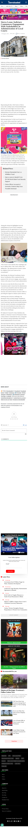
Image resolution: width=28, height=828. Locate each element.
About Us (4, 788)
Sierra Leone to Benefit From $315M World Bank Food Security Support (15, 179)
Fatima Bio (4, 766)
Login (25, 425)
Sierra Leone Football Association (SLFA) (16, 761)
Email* (7, 564)
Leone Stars (17, 763)
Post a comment (21, 33)
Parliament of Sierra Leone (7, 763)
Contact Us (4, 797)
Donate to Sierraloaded (19, 399)
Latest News (6, 577)
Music (16, 6)
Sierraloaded (9, 391)
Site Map (4, 792)
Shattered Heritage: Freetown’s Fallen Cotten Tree (12, 691)
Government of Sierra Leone (7, 758)
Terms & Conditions (6, 811)
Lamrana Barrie (5, 58)
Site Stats (4, 795)
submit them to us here (19, 398)
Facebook (17, 391)
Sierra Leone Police (17, 755)
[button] (26, 2)
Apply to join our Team (6, 399)
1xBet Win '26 (9, 6)
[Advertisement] (14, 88)
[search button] (2, 2)
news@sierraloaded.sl (6, 398)
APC (9, 755)
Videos (21, 6)
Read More (14, 741)
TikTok (23, 392)
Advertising (4, 790)
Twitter (6, 392)
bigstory (17, 758)
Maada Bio (4, 755)
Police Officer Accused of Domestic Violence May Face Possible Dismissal (14, 187)
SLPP (22, 758)
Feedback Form (5, 799)
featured (3, 761)
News (2, 6)
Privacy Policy (5, 808)
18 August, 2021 (5, 33)
